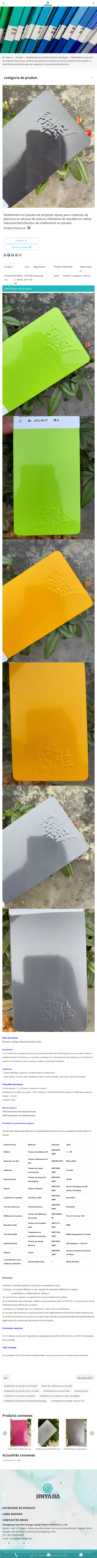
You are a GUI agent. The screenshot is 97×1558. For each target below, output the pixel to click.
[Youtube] (19, 1543)
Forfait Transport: (72, 275)
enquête (20, 240)
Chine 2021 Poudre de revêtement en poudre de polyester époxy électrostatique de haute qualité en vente (20, 1449)
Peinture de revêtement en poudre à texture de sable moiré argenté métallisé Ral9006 (48, 1449)
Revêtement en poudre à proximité (20, 1385)
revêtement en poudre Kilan (56, 1391)
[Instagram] (24, 1543)
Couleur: (8, 266)
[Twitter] (14, 1543)
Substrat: (38, 275)
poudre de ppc (81, 1391)
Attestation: (9, 277)
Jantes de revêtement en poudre (57, 1385)
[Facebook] (4, 1543)
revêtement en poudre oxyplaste (19, 1395)
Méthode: (68, 266)
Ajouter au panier (20, 247)
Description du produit (18, 288)
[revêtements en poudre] (48, 1490)
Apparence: (39, 266)
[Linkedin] (9, 1543)
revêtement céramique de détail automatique (25, 1400)
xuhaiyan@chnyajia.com (21, 1538)
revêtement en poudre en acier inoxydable (60, 1395)
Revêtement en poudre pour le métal (21, 1391)
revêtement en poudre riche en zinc (68, 1400)
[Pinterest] (29, 1543)
